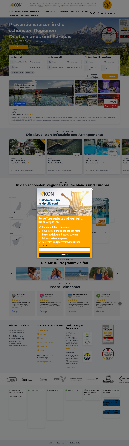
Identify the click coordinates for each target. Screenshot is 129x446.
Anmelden (64, 255)
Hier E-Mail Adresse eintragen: (48, 246)
